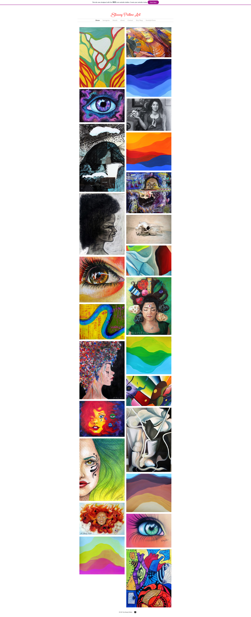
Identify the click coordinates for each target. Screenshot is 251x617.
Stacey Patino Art (125, 15)
